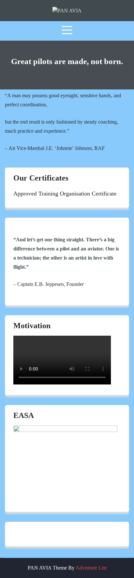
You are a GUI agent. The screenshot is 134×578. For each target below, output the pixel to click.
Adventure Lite (91, 568)
